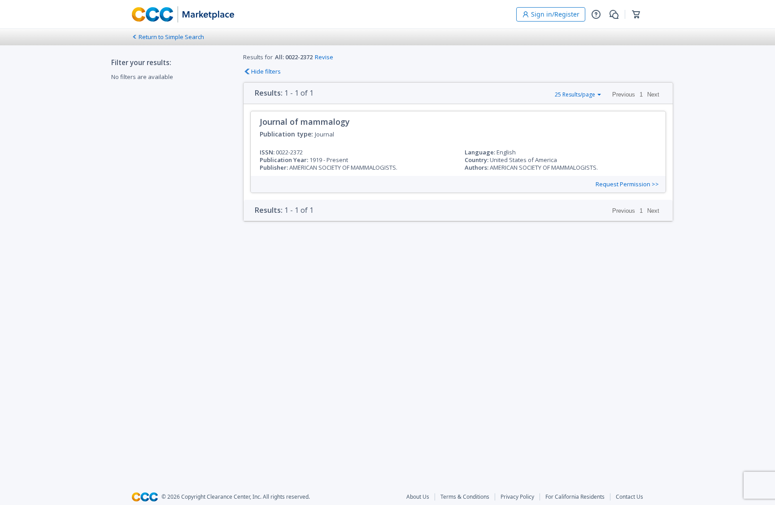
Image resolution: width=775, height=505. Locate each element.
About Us (417, 497)
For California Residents (575, 497)
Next (653, 94)
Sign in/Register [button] (555, 14)
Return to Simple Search (171, 37)
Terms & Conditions (464, 497)
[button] (596, 14)
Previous (623, 94)
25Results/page (575, 94)
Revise (324, 57)
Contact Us (629, 497)
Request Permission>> (627, 184)
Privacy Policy (517, 497)
